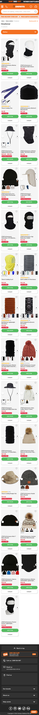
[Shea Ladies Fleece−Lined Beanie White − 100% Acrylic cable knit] (29, 406)
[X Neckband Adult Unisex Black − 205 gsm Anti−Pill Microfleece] (29, 47)
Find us (20, 674)
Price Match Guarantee (7, 156)
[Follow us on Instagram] (15, 708)
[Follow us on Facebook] (10, 708)
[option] (10, 47)
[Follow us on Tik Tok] (24, 708)
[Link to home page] (19, 7)
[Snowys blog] (28, 708)
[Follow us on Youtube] (19, 708)
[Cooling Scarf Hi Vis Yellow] (10, 278)
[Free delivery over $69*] (9, 16)
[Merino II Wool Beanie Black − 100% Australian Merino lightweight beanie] (29, 90)
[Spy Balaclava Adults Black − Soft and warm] (29, 219)
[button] (4, 50)
